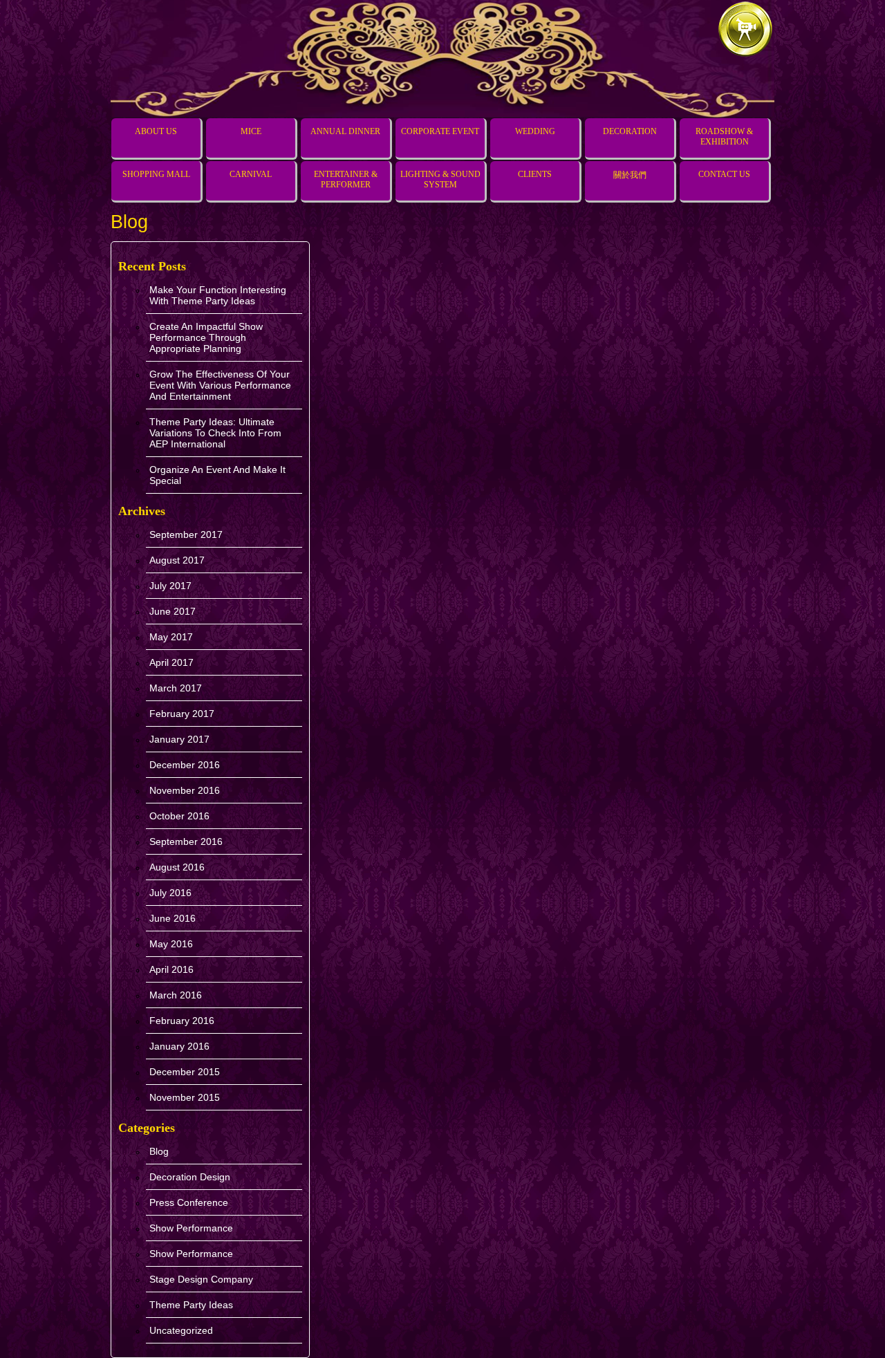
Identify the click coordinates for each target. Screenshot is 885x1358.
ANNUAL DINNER (345, 131)
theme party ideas (191, 1304)
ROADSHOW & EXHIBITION (724, 137)
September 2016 (186, 841)
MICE (251, 131)
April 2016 (171, 969)
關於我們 (629, 175)
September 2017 (186, 534)
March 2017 (175, 688)
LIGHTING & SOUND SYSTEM (440, 179)
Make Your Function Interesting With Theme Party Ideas (217, 295)
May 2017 (171, 636)
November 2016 (184, 790)
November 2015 (184, 1097)
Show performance (191, 1228)
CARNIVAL (251, 174)
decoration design (189, 1176)
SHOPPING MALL (156, 174)
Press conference (188, 1202)
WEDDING (535, 131)
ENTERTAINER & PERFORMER (346, 179)
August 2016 (177, 867)
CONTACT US (724, 174)
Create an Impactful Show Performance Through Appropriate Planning (206, 337)
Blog (159, 1151)
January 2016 (179, 1046)
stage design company (201, 1279)
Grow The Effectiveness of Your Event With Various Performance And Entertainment (220, 385)
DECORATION (630, 131)
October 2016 (179, 815)
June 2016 (172, 918)
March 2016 (175, 995)
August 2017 (177, 560)
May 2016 (171, 943)
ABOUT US (156, 131)
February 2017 (181, 713)
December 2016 (184, 764)
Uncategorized (181, 1330)
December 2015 (184, 1071)
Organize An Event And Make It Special (217, 475)
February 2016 (181, 1020)
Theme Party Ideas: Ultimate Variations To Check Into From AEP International (215, 432)
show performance (191, 1253)
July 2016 (170, 892)
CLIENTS (535, 174)
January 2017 (179, 739)
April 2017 (171, 662)
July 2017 (170, 585)
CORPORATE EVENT (440, 131)
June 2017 (172, 611)
